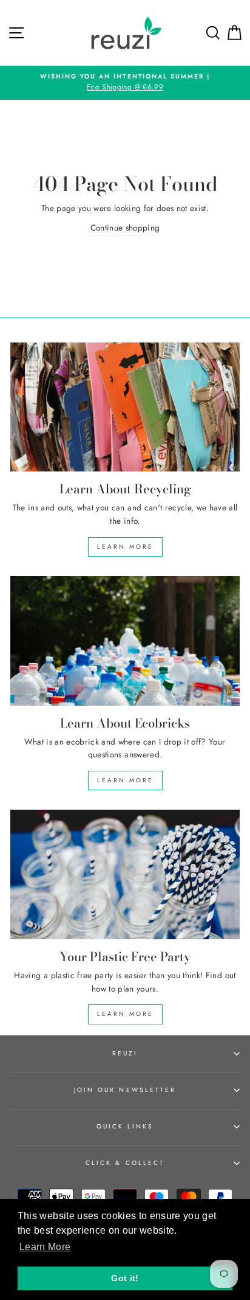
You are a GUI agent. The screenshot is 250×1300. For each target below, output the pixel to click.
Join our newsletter (125, 1089)
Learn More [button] (44, 1247)
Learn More (125, 546)
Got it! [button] (124, 1278)
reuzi (125, 1053)
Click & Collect (125, 1162)
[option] (125, 83)
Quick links (125, 1126)
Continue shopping (125, 227)
